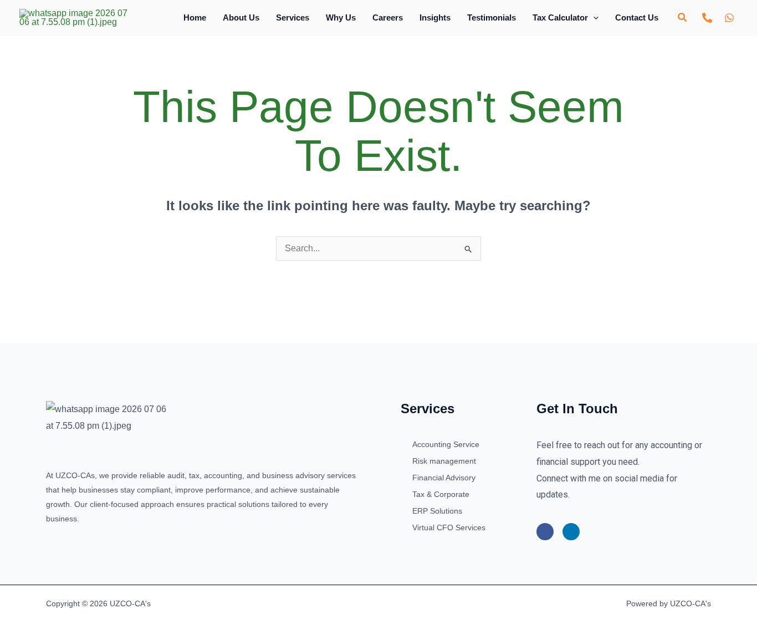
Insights (435, 17)
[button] (593, 17)
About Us (241, 17)
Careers (387, 17)
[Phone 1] (707, 17)
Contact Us (636, 17)
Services (292, 17)
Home (194, 17)
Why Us (341, 17)
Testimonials (491, 17)
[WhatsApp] (729, 17)
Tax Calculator (560, 17)
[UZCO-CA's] (73, 17)
